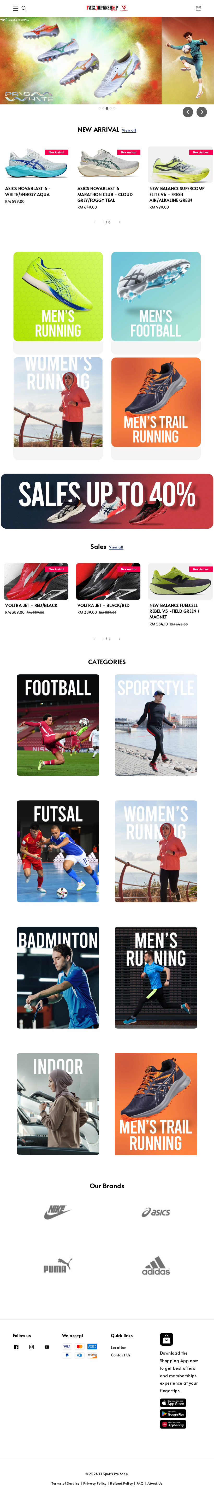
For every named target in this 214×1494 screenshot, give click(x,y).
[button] (15, 8)
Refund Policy (121, 1483)
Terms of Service (65, 1483)
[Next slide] (202, 112)
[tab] (100, 108)
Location (119, 1347)
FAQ (140, 1483)
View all (129, 130)
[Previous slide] (188, 112)
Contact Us (120, 1355)
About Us (155, 1483)
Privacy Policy (94, 1483)
